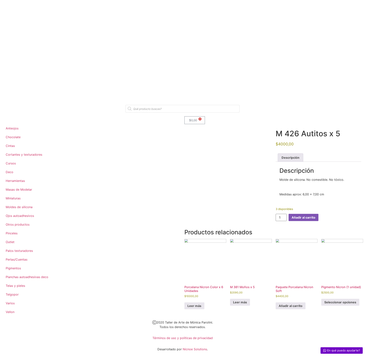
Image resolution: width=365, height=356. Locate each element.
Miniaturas (13, 198)
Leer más (194, 306)
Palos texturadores (19, 251)
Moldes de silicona (19, 207)
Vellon (10, 312)
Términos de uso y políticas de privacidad (182, 338)
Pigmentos (13, 268)
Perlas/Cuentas (16, 259)
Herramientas (15, 181)
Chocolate (13, 137)
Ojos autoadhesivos (20, 216)
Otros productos (17, 224)
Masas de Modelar (19, 189)
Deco (9, 172)
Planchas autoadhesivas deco (27, 277)
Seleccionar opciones (340, 302)
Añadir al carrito (303, 217)
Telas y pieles (15, 286)
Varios (10, 303)
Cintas (10, 146)
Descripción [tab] (290, 157)
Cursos (11, 163)
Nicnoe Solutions (194, 349)
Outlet (10, 242)
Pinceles (11, 233)
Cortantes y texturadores (24, 154)
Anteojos (12, 128)
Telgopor (12, 294)
